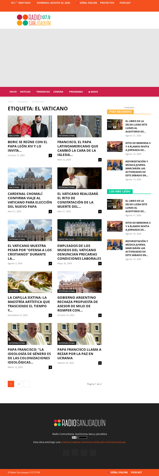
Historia (13, 291)
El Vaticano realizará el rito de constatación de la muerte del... (77, 200)
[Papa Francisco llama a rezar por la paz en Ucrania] (79, 334)
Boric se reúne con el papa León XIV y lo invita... (28, 146)
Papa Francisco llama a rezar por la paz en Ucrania (79, 353)
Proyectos (107, 2)
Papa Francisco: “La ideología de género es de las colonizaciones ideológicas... (29, 355)
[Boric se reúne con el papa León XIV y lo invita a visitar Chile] (30, 126)
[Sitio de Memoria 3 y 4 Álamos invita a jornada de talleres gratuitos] (115, 146)
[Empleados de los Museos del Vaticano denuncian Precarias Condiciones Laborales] (79, 230)
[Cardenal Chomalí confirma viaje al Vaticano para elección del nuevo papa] (30, 178)
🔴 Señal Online (86, 2)
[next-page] (27, 384)
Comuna (58, 91)
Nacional (14, 135)
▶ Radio (93, 91)
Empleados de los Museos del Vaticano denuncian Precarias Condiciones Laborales (79, 252)
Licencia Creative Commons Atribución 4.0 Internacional (93, 442)
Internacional (67, 135)
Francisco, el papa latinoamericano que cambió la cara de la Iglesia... (77, 148)
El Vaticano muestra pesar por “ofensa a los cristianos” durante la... (30, 252)
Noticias (25, 91)
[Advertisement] (79, 58)
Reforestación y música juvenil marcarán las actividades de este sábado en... (137, 168)
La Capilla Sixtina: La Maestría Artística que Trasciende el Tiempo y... (29, 303)
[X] (142, 9)
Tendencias (43, 91)
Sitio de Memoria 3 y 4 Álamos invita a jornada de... (137, 146)
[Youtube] (148, 9)
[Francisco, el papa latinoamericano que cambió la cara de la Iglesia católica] (79, 126)
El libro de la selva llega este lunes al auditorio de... (136, 126)
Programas (76, 91)
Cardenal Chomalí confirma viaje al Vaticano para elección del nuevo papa (30, 200)
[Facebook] (129, 9)
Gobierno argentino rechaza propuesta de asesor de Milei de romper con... (77, 303)
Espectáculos (66, 239)
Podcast (125, 2)
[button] (146, 92)
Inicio (13, 91)
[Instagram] (135, 9)
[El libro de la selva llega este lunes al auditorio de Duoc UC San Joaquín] (115, 124)
